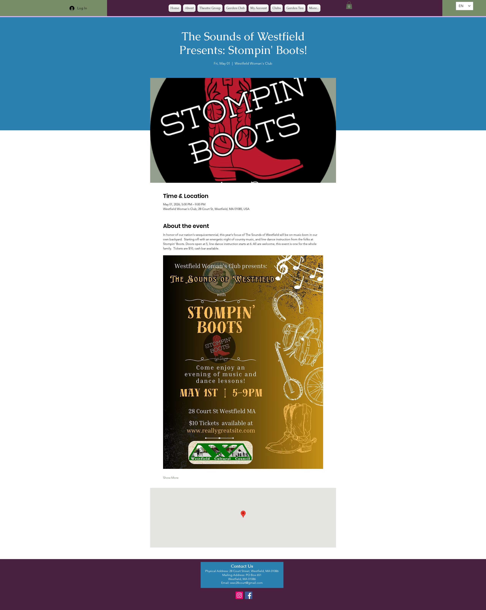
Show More (170, 477)
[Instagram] (239, 595)
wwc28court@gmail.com (246, 583)
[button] (277, 8)
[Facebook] (248, 595)
